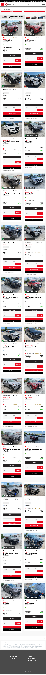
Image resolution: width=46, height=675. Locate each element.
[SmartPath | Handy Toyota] (23, 17)
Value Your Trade (11, 66)
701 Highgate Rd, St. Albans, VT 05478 (39, 1)
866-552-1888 (15, 1)
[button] (21, 28)
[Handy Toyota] (11, 4)
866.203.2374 (7, 1)
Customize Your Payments (12, 64)
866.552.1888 (22, 1)
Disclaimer (42, 16)
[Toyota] (2, 4)
